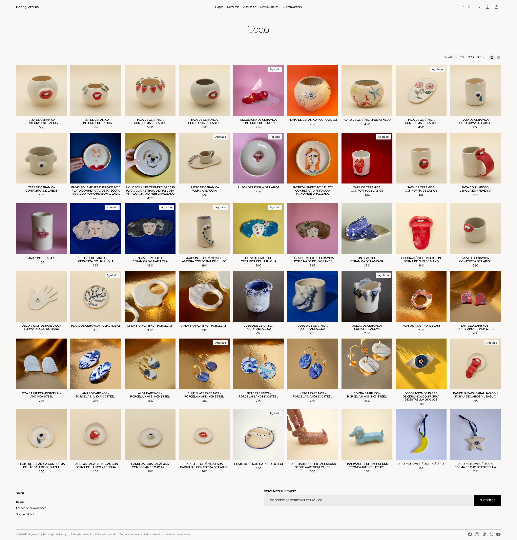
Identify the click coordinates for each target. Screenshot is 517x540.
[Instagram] (477, 534)
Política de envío (152, 534)
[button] (476, 57)
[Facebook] (470, 534)
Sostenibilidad (25, 514)
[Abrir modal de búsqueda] (479, 7)
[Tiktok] (484, 534)
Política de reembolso (81, 534)
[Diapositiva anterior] (76, 90)
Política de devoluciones (31, 508)
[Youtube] (498, 534)
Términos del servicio (131, 534)
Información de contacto (176, 534)
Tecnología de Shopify (54, 534)
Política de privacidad (106, 534)
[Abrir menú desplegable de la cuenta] (487, 7)
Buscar (20, 501)
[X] (491, 534)
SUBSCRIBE (487, 500)
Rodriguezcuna (33, 534)
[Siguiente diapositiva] (115, 90)
